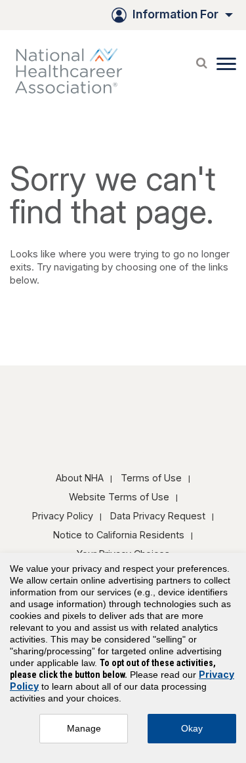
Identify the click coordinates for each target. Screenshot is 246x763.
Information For (175, 14)
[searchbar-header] (201, 60)
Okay (192, 728)
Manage (84, 728)
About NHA (80, 477)
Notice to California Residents (118, 534)
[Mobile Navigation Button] (226, 64)
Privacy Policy (62, 515)
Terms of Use (151, 477)
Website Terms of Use (119, 496)
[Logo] (75, 71)
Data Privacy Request (157, 515)
